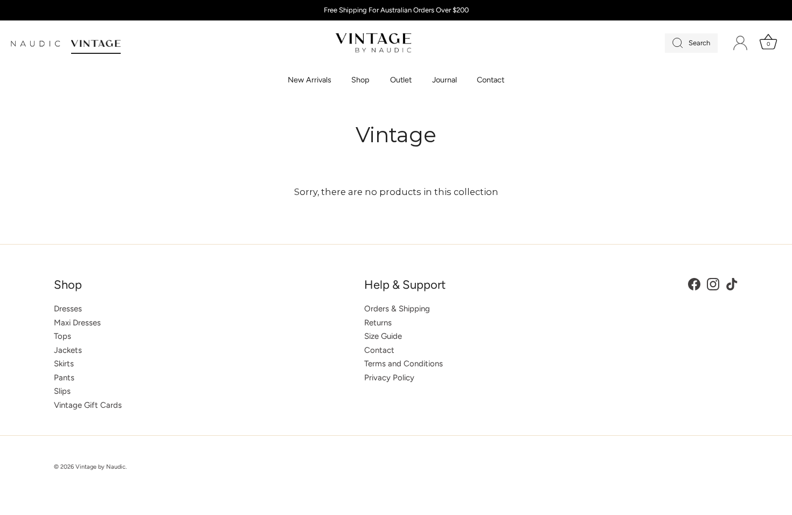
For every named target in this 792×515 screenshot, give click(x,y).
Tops (62, 336)
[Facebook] (694, 283)
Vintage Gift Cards (88, 405)
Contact (490, 80)
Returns (378, 323)
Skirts (64, 363)
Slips (62, 391)
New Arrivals (309, 80)
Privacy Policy (389, 377)
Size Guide (383, 336)
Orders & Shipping (397, 309)
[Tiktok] (732, 283)
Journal (444, 80)
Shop (360, 80)
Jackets (68, 350)
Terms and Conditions (403, 363)
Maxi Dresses (77, 323)
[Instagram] (713, 283)
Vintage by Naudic (100, 466)
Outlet (401, 80)
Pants (64, 377)
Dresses (68, 309)
